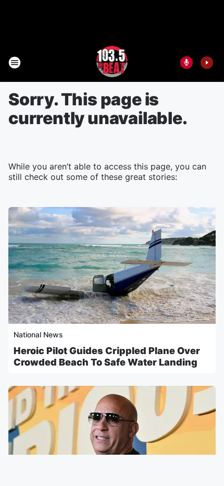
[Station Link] (112, 62)
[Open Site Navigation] (14, 62)
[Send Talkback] (186, 62)
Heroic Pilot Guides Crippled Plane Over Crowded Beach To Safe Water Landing (107, 356)
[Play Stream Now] (207, 62)
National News (38, 334)
